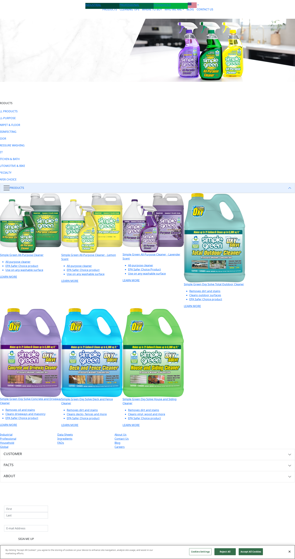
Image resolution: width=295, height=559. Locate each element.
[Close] (289, 551)
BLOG (190, 9)
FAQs (60, 443)
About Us (121, 434)
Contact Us (122, 439)
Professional (8, 439)
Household (7, 443)
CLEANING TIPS (129, 9)
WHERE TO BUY (152, 9)
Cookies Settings (200, 551)
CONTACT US (205, 9)
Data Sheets (65, 434)
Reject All (225, 551)
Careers (120, 447)
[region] (147, 552)
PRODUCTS (109, 9)
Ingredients (64, 439)
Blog (117, 443)
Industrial (6, 434)
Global (4, 447)
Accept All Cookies (251, 551)
